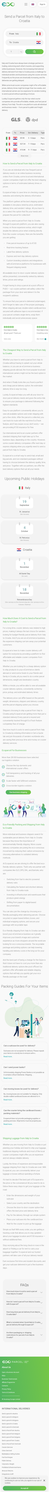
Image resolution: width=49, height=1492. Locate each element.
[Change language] (33, 4)
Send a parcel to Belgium (10, 1417)
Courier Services (7, 1447)
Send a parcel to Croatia (10, 1424)
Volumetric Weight (8, 1464)
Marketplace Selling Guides (11, 1454)
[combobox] (25, 34)
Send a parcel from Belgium (11, 1434)
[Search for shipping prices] (34, 51)
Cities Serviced (7, 1450)
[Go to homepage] (24, 1362)
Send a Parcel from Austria (11, 1430)
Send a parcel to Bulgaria (10, 1420)
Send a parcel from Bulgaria (11, 1437)
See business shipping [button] (18, 792)
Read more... (8, 1057)
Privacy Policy (6, 1389)
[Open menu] (26, 4)
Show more (24, 156)
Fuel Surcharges (7, 1457)
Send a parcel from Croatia (10, 1440)
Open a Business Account (10, 1372)
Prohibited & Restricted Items (11, 1467)
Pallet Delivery (6, 1461)
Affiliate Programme (8, 1382)
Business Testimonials (9, 1379)
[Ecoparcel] (9, 4)
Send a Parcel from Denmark (11, 1444)
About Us (6, 1367)
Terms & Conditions (8, 1392)
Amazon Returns (7, 1471)
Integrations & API (8, 1474)
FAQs (3, 1376)
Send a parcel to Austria (10, 1414)
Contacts (5, 1386)
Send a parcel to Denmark (10, 1427)
